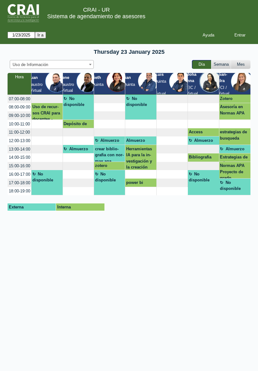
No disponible (74, 101)
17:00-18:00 (19, 182)
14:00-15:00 (19, 157)
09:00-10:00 (19, 115)
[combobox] (52, 64)
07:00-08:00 (19, 99)
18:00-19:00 (19, 191)
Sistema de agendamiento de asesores (96, 16)
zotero (101, 165)
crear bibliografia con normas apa (109, 154)
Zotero (226, 98)
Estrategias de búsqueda (234, 158)
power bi (134, 182)
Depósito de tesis (75, 124)
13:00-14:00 (19, 149)
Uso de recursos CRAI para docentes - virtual (46, 112)
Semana (221, 64)
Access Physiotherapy (203, 133)
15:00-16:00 (19, 165)
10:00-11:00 (19, 124)
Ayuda (208, 35)
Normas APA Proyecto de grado (232, 171)
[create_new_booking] (46, 99)
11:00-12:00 (19, 132)
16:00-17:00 (19, 174)
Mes (241, 64)
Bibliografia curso (200, 158)
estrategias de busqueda (233, 135)
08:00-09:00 (19, 107)
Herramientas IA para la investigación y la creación (139, 158)
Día (202, 64)
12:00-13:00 (19, 140)
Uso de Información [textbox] (30, 64)
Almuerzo (109, 140)
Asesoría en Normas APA (232, 109)
